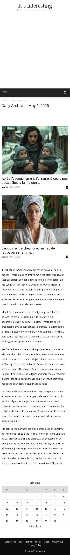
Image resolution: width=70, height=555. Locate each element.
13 (17, 508)
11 (64, 502)
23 (46, 515)
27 (17, 521)
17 (55, 508)
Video (46, 541)
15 (37, 508)
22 (37, 515)
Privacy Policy (35, 545)
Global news (10, 541)
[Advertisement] (35, 51)
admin (5, 187)
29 (37, 521)
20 (17, 515)
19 (7, 515)
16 (46, 508)
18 (64, 508)
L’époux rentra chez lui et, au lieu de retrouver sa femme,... (28, 250)
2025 (12, 100)
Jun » (38, 526)
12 (7, 508)
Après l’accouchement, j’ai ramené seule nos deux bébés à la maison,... (35, 181)
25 (64, 515)
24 (55, 515)
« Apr (31, 526)
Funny (38, 541)
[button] (65, 92)
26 (7, 521)
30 (46, 521)
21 (27, 515)
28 (27, 521)
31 (55, 521)
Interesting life (25, 541)
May (20, 100)
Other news (57, 541)
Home (4, 100)
